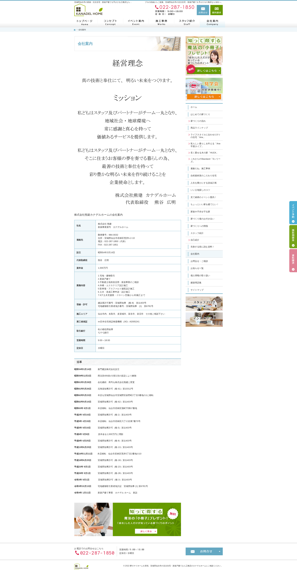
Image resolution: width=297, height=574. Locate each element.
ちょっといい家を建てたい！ (205, 204)
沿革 (79, 362)
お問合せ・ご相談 (199, 261)
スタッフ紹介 (197, 233)
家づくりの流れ (198, 121)
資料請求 (216, 10)
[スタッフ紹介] (187, 22)
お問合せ (203, 10)
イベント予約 (293, 212)
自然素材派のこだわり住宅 (204, 175)
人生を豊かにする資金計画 (204, 183)
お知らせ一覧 (197, 268)
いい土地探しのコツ (200, 190)
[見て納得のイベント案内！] (135, 22)
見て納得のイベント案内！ (204, 197)
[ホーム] (84, 22)
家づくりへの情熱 (199, 226)
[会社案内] (212, 22)
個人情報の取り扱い (200, 275)
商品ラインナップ (199, 128)
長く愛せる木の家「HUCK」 (204, 152)
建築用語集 (196, 282)
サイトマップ (197, 290)
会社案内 (195, 254)
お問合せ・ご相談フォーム (204, 551)
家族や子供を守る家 (200, 211)
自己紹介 (195, 240)
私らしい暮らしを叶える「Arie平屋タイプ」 (205, 145)
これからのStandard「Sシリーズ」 (205, 160)
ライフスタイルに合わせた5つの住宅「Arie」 (205, 136)
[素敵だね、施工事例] (161, 22)
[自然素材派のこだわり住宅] (110, 22)
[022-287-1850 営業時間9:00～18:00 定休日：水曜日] (174, 10)
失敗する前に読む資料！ (202, 246)
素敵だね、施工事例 (200, 168)
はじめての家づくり (200, 114)
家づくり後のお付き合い (202, 218)
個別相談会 (293, 236)
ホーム (194, 107)
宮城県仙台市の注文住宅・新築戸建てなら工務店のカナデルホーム (178, 566)
